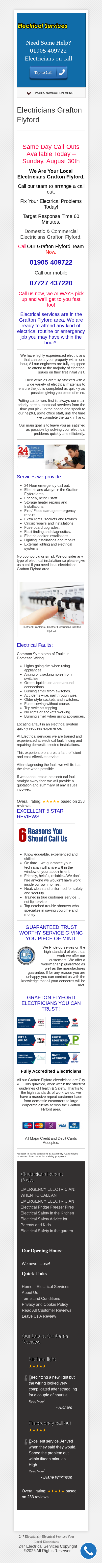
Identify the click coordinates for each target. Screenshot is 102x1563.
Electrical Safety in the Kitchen (47, 1213)
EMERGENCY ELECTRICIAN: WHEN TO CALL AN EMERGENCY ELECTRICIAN (48, 1195)
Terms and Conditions (41, 1298)
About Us (30, 1292)
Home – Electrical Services (45, 1287)
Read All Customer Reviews (46, 1310)
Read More (36, 1401)
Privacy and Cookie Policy (45, 1304)
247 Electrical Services (39, 1546)
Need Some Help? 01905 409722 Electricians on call (48, 50)
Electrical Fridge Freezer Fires (47, 1207)
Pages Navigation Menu (54, 93)
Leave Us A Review (39, 1316)
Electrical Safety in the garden (47, 1231)
